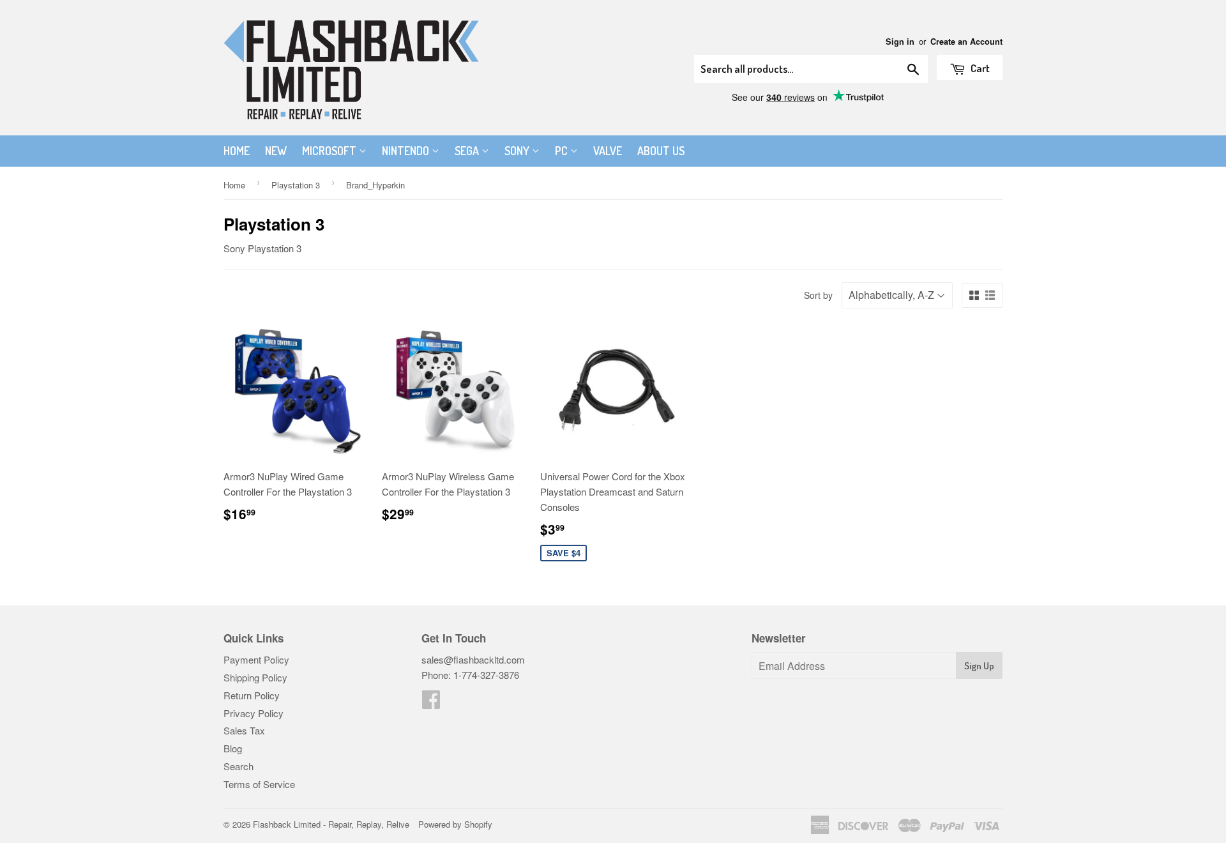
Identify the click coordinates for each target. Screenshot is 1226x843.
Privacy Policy (253, 713)
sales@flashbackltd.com (473, 659)
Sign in (900, 41)
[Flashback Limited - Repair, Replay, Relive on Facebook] (431, 703)
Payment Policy (256, 659)
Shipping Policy (255, 677)
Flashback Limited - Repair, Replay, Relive (331, 824)
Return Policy (251, 695)
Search (238, 766)
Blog (232, 748)
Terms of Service (259, 784)
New (276, 151)
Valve (607, 151)
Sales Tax (244, 730)
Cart (979, 68)
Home (236, 151)
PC (562, 151)
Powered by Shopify (455, 824)
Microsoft (330, 151)
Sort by (818, 295)
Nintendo (407, 151)
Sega (468, 151)
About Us (661, 151)
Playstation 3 (295, 185)
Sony (518, 151)
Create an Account (966, 41)
